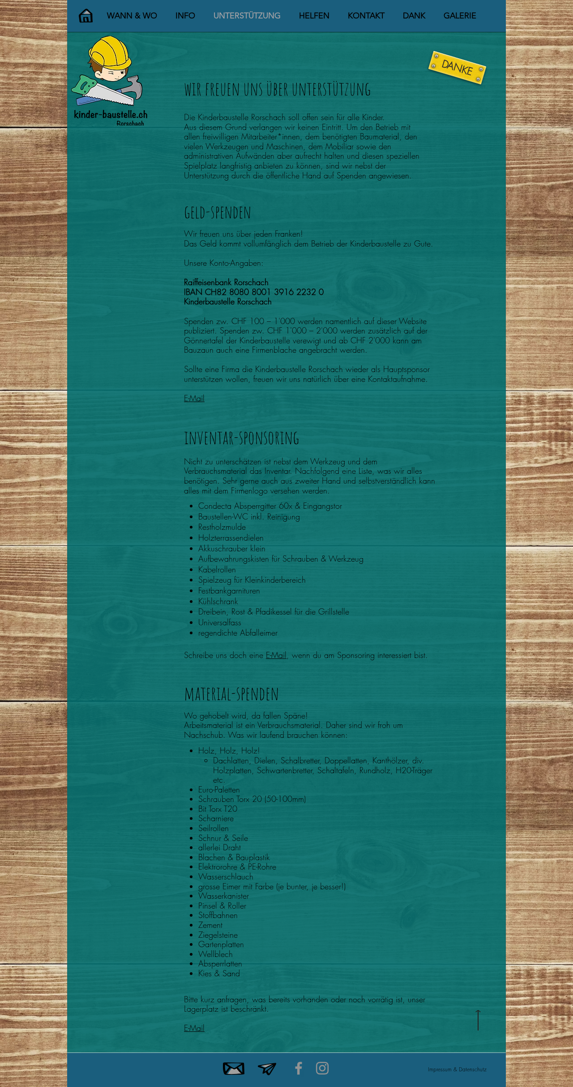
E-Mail (194, 398)
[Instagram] (322, 1068)
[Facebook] (298, 1068)
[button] (132, 15)
